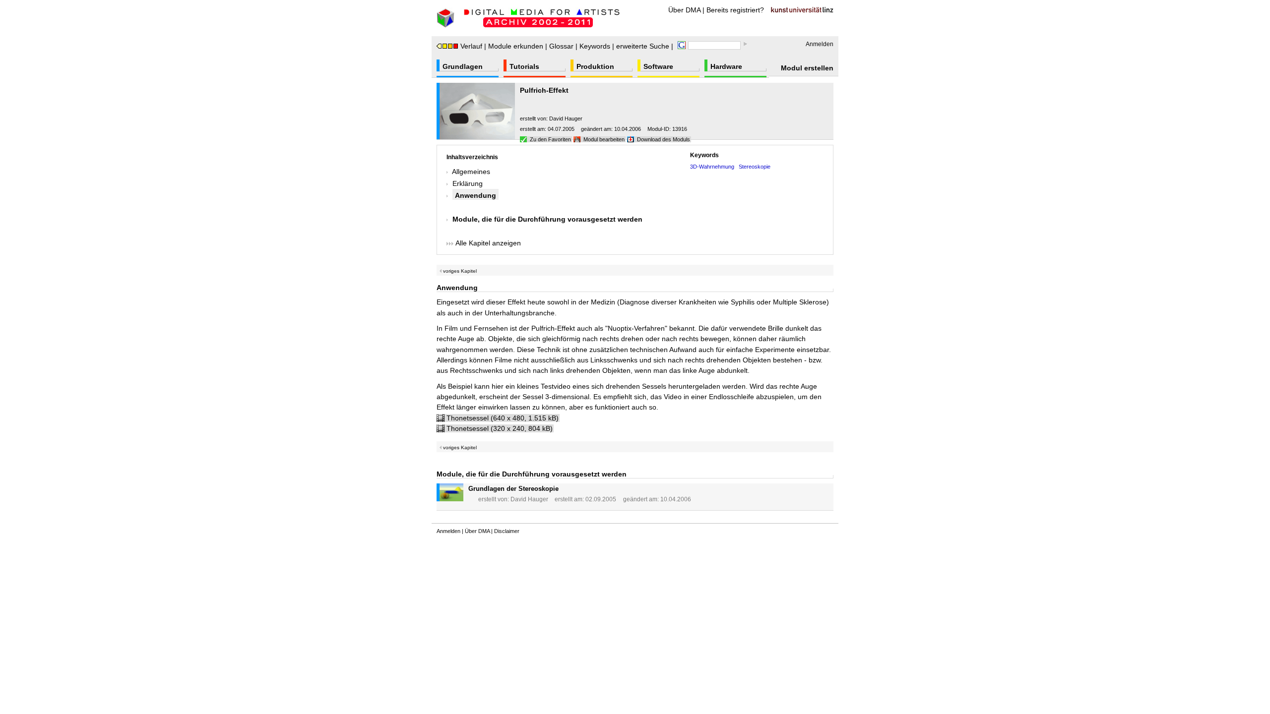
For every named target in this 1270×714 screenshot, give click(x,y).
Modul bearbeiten (604, 139)
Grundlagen (463, 66)
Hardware (726, 66)
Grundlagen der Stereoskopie (513, 488)
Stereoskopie (754, 167)
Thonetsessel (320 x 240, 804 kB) (499, 428)
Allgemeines (471, 172)
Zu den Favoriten (550, 139)
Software (658, 66)
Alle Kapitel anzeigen (487, 243)
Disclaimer (506, 531)
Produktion (595, 66)
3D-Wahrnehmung (712, 167)
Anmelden (819, 44)
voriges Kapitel (459, 271)
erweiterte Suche (642, 46)
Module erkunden (515, 46)
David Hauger (565, 118)
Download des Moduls (663, 139)
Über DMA (684, 10)
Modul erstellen (807, 68)
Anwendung (475, 195)
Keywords (594, 46)
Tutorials (524, 66)
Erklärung (467, 183)
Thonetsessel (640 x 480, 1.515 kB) (502, 418)
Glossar (561, 46)
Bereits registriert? (735, 10)
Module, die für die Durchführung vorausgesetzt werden (547, 219)
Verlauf (471, 46)
